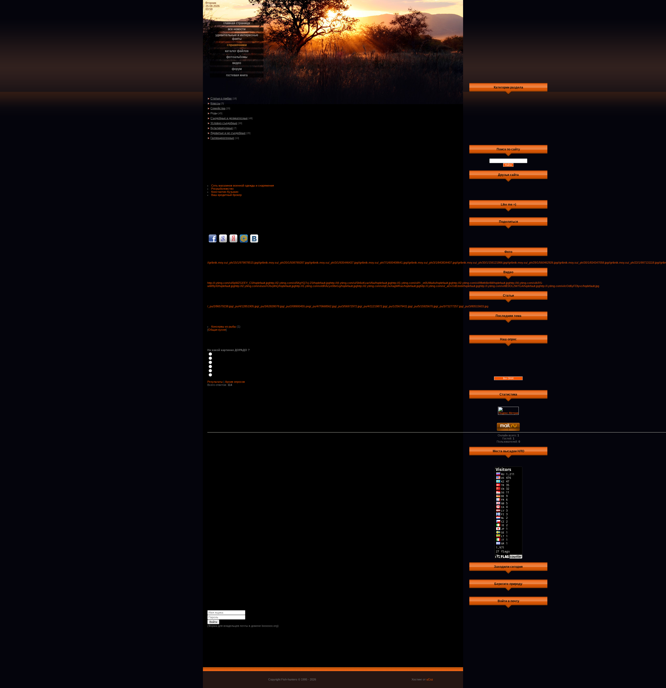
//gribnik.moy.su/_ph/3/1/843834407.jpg (431, 262)
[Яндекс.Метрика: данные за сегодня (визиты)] (508, 411)
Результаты (215, 381)
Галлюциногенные (222, 137)
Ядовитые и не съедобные (228, 133)
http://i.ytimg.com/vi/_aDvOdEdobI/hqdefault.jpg (450, 286)
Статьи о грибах (221, 98)
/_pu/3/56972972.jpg (348, 306)
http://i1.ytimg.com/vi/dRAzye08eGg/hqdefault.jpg (326, 286)
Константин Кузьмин (224, 191)
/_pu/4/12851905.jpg (245, 306)
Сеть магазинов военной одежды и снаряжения (242, 185)
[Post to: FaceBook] (212, 238)
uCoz (429, 679)
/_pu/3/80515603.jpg (475, 306)
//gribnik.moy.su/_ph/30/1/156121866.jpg (481, 262)
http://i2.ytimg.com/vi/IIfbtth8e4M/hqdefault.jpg (481, 282)
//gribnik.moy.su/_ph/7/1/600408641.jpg (382, 262)
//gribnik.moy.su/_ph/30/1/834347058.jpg (583, 262)
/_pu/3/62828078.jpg (271, 306)
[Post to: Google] (223, 238)
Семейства (217, 108)
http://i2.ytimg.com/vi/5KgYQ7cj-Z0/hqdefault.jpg (300, 282)
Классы (215, 103)
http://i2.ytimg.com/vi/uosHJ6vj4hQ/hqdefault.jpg (265, 286)
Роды (213, 113)
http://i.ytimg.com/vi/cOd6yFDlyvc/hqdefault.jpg (569, 286)
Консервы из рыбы (223, 326)
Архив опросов (235, 381)
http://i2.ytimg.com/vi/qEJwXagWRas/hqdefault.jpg (388, 286)
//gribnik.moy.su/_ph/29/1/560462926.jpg (532, 262)
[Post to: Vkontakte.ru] (254, 238)
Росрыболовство (222, 188)
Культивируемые (221, 128)
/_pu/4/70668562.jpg (323, 306)
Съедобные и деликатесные (229, 118)
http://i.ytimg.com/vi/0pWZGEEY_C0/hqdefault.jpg (238, 282)
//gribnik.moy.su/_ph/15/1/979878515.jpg (232, 262)
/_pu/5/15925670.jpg (424, 306)
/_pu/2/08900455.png (297, 306)
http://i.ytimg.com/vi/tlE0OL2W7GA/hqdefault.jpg (510, 286)
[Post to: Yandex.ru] (233, 238)
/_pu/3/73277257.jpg (450, 306)
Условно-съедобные (223, 123)
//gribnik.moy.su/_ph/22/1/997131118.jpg (634, 262)
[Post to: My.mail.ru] (244, 238)
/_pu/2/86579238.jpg (220, 306)
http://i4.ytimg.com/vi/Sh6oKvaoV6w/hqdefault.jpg (361, 282)
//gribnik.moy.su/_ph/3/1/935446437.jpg (333, 262)
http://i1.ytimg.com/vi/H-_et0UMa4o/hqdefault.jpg (422, 282)
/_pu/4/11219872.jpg (374, 306)
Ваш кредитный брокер (226, 194)
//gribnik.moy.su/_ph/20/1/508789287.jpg (283, 262)
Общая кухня (217, 329)
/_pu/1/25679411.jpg (399, 306)
